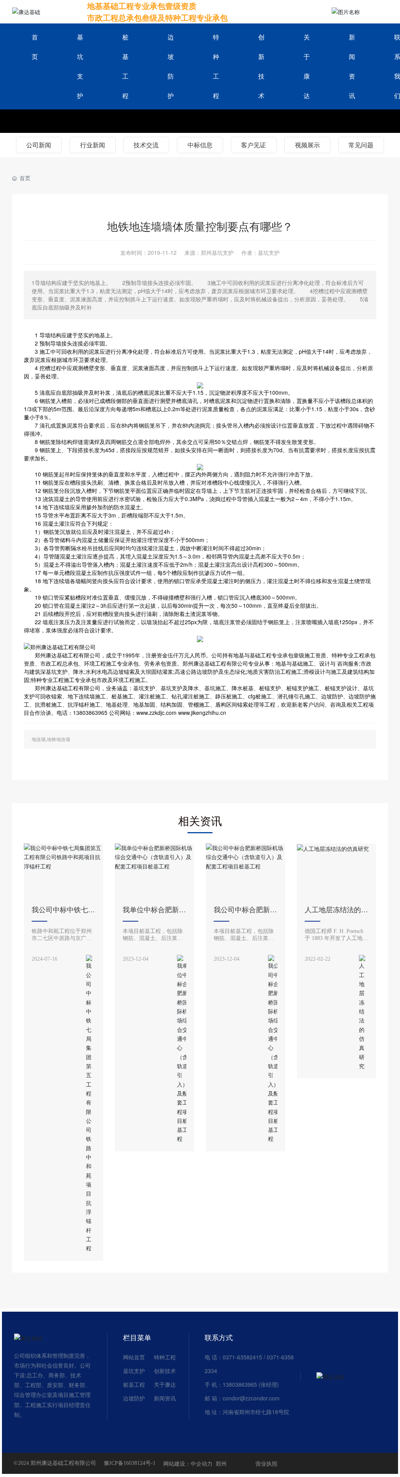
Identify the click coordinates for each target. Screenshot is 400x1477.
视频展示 (307, 144)
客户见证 (253, 144)
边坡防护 (134, 1398)
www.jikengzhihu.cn (202, 712)
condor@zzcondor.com (251, 1398)
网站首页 (134, 1357)
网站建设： (177, 1463)
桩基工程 (134, 1384)
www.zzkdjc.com (156, 712)
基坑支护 (134, 1371)
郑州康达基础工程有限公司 (67, 655)
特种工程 (165, 1357)
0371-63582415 (242, 1357)
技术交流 (146, 144)
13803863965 (240, 1384)
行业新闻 (92, 144)
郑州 (221, 1463)
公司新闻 (38, 144)
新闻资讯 (165, 1398)
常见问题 (360, 144)
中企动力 (201, 1463)
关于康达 (165, 1384)
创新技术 (165, 1371)
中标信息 (200, 144)
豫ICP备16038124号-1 (129, 1463)
